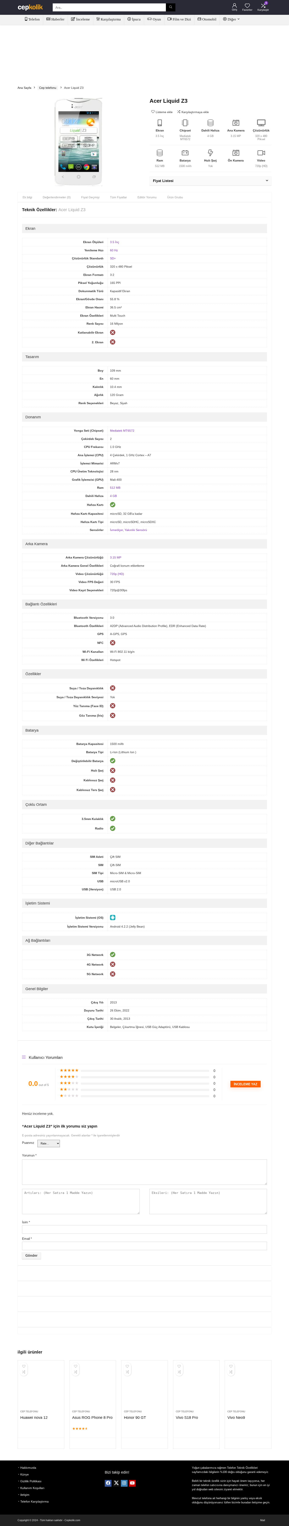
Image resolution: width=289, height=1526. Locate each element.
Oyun (157, 19)
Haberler (58, 19)
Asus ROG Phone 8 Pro (92, 1417)
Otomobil (209, 19)
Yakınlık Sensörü (136, 530)
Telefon (34, 19)
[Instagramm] (124, 1483)
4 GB (113, 496)
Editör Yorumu (147, 197)
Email (27, 1238)
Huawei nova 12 (34, 1417)
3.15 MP (115, 557)
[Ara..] (170, 7)
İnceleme (83, 19)
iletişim (24, 1494)
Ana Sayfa (24, 87)
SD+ (113, 258)
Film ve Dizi (182, 19)
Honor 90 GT (135, 1417)
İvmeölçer (116, 530)
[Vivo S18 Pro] (196, 1387)
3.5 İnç (114, 242)
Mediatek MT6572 (122, 430)
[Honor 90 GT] (144, 1387)
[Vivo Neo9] (247, 1387)
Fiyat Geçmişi (90, 197)
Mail (262, 1520)
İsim (26, 1222)
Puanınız (28, 1142)
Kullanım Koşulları (32, 1488)
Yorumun (29, 1155)
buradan (246, 1502)
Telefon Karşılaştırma (34, 1501)
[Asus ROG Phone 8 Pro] (92, 1387)
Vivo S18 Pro (187, 1417)
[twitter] (116, 1483)
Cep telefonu (47, 87)
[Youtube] (132, 1483)
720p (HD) (117, 574)
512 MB (115, 487)
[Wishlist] (247, 6)
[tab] (27, 197)
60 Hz (114, 250)
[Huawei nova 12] (40, 1387)
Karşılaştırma (111, 19)
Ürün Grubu (175, 197)
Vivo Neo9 (236, 1417)
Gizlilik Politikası (30, 1481)
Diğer (232, 19)
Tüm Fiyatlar (118, 197)
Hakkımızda (28, 1467)
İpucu (136, 19)
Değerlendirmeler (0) (57, 197)
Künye (24, 1474)
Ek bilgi (27, 197)
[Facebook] (108, 1483)
